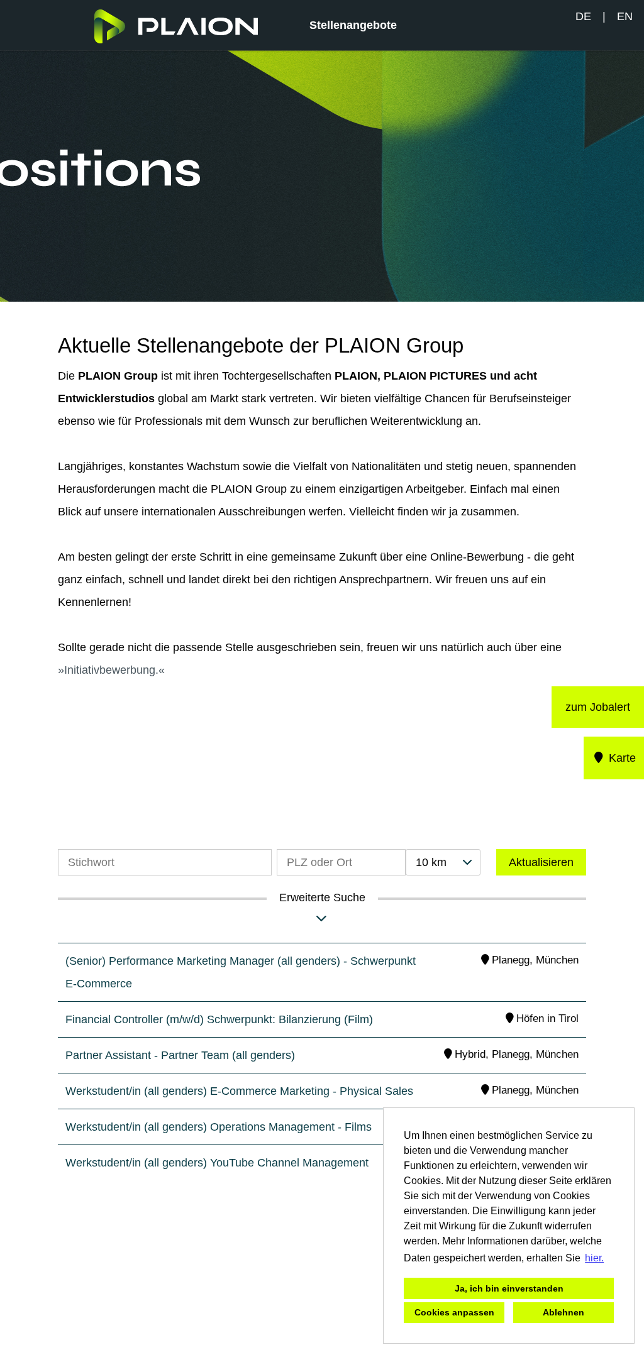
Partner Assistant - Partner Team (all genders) (180, 1055)
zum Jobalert (597, 707)
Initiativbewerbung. (111, 670)
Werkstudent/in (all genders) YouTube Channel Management (217, 1162)
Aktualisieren (541, 862)
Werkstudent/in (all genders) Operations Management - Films (218, 1127)
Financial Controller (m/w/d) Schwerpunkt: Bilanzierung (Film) (219, 1019)
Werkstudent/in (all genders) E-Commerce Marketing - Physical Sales (239, 1091)
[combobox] (443, 862)
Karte (621, 758)
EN (625, 16)
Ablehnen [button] (563, 1312)
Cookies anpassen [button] (454, 1312)
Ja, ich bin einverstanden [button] (509, 1288)
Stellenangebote (353, 25)
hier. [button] (594, 1258)
